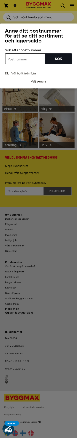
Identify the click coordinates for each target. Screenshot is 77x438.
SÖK (58, 59)
